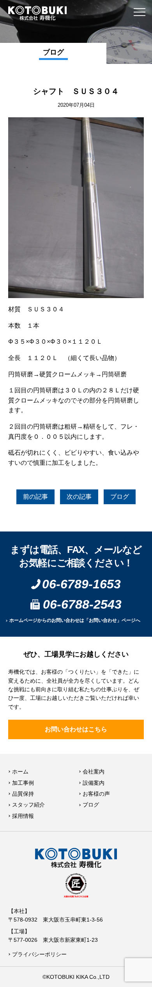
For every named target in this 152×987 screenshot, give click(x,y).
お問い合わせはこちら (76, 729)
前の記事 (35, 496)
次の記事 (79, 496)
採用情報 (23, 816)
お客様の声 (96, 794)
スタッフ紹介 (28, 805)
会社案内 (93, 771)
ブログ (119, 496)
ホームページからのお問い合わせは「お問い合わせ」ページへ (74, 620)
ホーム (20, 771)
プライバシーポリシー (39, 954)
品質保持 (23, 794)
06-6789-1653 (81, 584)
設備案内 (93, 783)
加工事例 (23, 783)
